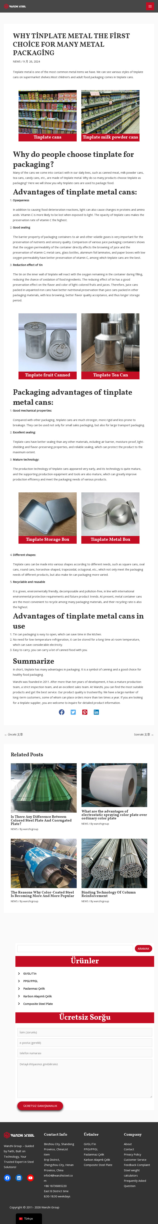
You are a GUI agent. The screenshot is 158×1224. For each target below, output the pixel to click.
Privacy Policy (132, 1154)
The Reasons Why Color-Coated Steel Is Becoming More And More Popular (42, 894)
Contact (129, 1149)
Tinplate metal (22, 72)
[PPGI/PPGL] (27, 981)
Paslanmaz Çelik (94, 1154)
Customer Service (135, 1159)
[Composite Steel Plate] (35, 1004)
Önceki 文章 (13, 734)
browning (103, 247)
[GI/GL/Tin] (26, 973)
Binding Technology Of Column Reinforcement (109, 894)
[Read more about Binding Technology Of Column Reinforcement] (114, 863)
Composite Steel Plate (98, 1165)
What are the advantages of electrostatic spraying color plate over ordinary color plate (114, 815)
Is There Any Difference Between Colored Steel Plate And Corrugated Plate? (41, 820)
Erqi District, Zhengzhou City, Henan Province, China (59, 1165)
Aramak (143, 948)
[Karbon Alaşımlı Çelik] (34, 996)
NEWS (17, 61)
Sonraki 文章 (144, 734)
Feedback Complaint (137, 1165)
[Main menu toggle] (150, 6)
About (128, 1144)
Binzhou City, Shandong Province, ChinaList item (59, 1149)
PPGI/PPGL (91, 1149)
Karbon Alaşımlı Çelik (97, 1159)
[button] (61, 712)
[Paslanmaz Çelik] (31, 988)
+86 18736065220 (55, 1186)
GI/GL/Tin (90, 1144)
